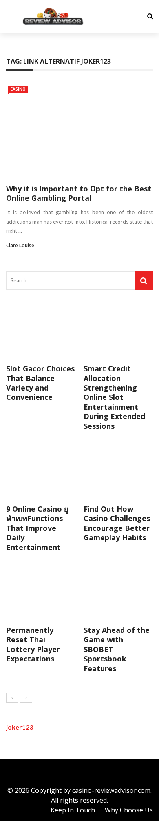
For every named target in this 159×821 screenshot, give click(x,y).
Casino (18, 89)
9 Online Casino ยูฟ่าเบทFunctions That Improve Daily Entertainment (37, 528)
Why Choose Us (129, 809)
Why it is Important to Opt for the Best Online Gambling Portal (78, 193)
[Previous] (12, 698)
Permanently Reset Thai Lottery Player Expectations (33, 644)
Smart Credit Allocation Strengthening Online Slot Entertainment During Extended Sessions (114, 397)
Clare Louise (20, 245)
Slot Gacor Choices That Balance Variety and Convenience (40, 383)
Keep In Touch (73, 809)
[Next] (26, 698)
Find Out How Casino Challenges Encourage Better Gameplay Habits (117, 523)
